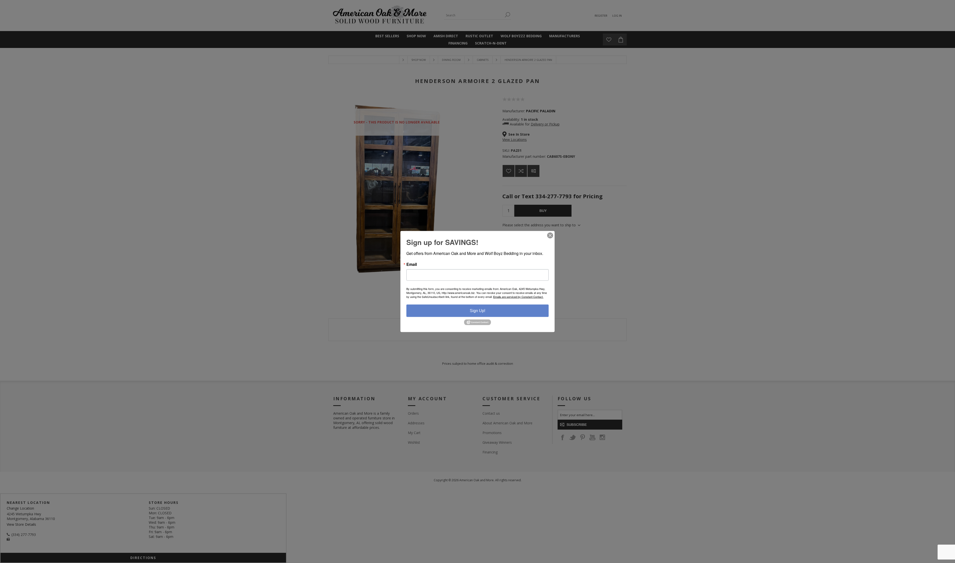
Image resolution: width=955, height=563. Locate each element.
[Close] (550, 236)
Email (411, 264)
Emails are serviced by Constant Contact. (518, 297)
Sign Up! (477, 311)
